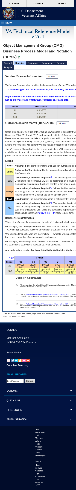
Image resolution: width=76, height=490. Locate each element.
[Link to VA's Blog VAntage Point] (20, 360)
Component (47, 63)
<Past (11, 258)
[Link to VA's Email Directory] (8, 360)
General (8, 63)
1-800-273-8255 (16, 342)
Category (61, 63)
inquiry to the (46, 213)
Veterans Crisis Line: (18, 337)
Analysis (8, 67)
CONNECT (13, 329)
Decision (19, 63)
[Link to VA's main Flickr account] (24, 360)
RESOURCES (14, 409)
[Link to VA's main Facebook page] (12, 360)
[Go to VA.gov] (24, 13)
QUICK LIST (13, 400)
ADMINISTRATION (17, 419)
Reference (33, 63)
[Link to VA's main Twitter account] (16, 360)
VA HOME (12, 390)
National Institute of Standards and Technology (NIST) (48, 294)
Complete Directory (17, 365)
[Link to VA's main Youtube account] (28, 360)
